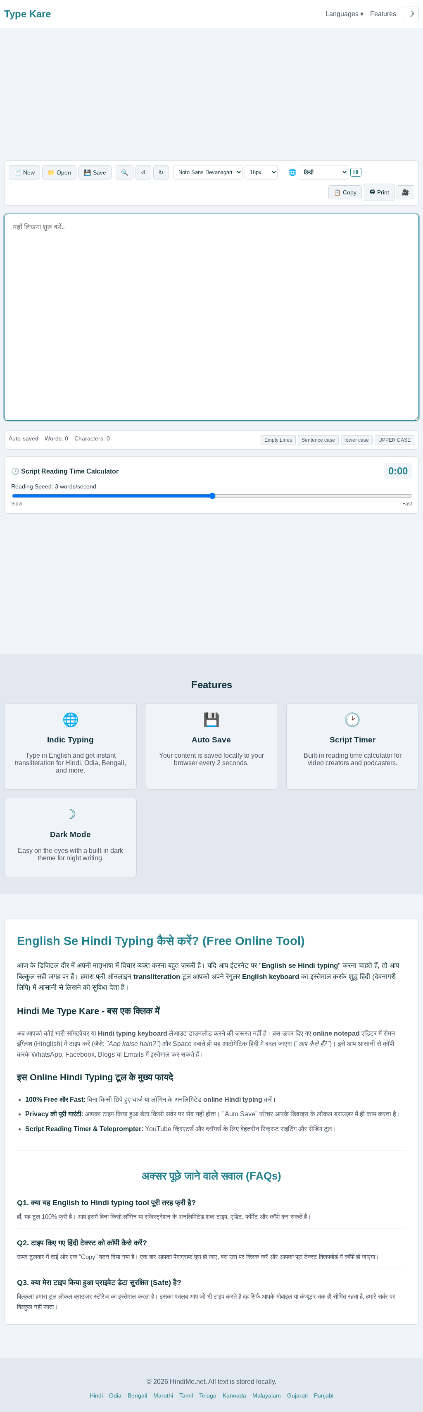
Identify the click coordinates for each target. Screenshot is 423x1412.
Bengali (137, 1395)
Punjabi (323, 1395)
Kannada (234, 1395)
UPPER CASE (394, 440)
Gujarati (297, 1395)
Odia (115, 1395)
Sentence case (318, 440)
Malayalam (266, 1395)
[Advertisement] (211, 94)
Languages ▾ (345, 13)
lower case (357, 440)
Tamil (186, 1395)
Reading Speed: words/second (53, 486)
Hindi (96, 1395)
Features (383, 13)
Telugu (207, 1395)
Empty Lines (278, 440)
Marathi (163, 1395)
